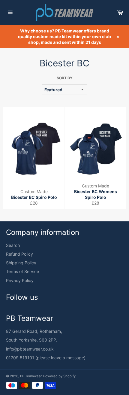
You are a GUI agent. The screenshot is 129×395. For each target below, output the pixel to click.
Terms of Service (22, 271)
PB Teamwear (30, 376)
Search (13, 245)
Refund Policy (19, 254)
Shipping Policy (21, 262)
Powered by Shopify (59, 376)
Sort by (65, 78)
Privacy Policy (20, 280)
